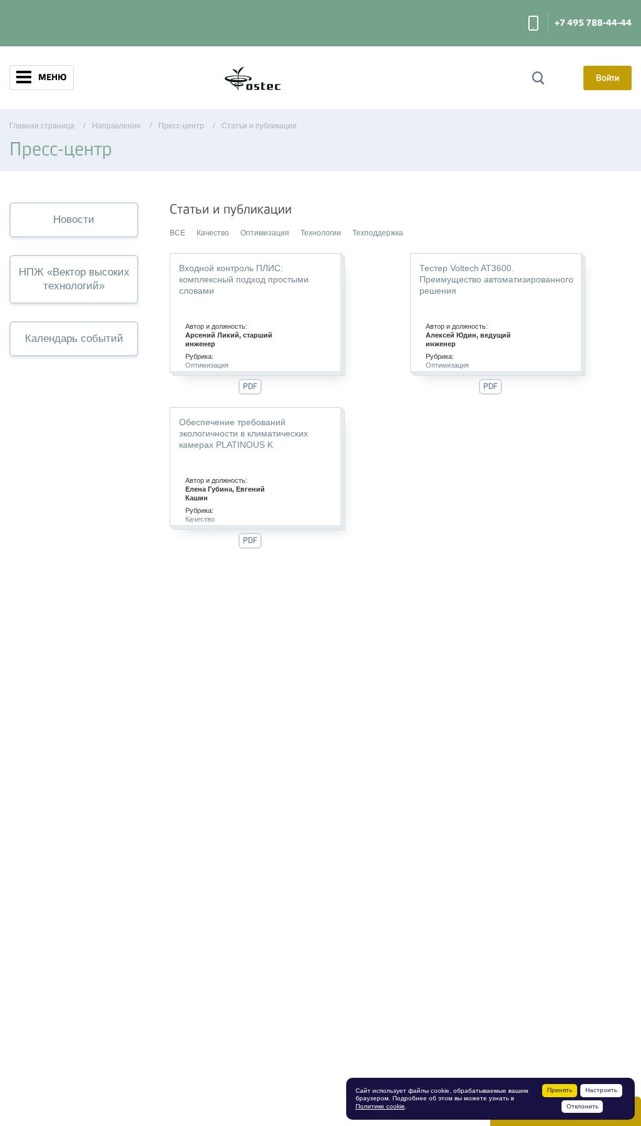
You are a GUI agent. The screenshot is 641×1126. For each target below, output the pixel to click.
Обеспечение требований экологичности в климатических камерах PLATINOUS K (243, 433)
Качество (213, 233)
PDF (250, 386)
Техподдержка (377, 233)
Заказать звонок (533, 23)
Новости (74, 219)
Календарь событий (74, 338)
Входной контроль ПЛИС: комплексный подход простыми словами (244, 279)
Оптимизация (264, 233)
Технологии (320, 233)
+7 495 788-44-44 (593, 23)
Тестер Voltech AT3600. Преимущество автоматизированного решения (496, 279)
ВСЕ (177, 233)
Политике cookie (380, 1106)
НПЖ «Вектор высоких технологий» (74, 279)
